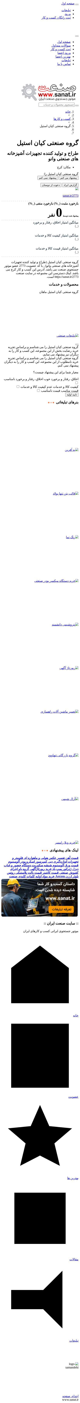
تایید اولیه (72, 394)
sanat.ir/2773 (70, 195)
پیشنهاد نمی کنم (48, 177)
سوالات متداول (61, 45)
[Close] (76, 36)
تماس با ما (64, 64)
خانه (68, 111)
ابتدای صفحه (70, 1396)
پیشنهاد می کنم (68, 177)
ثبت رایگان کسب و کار (56, 17)
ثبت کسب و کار (60, 49)
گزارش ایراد (70, 185)
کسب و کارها (62, 118)
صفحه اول (64, 41)
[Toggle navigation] (76, 4)
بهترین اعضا (63, 56)
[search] (76, 105)
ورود (68, 14)
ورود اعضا (64, 53)
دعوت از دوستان (51, 185)
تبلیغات (66, 10)
